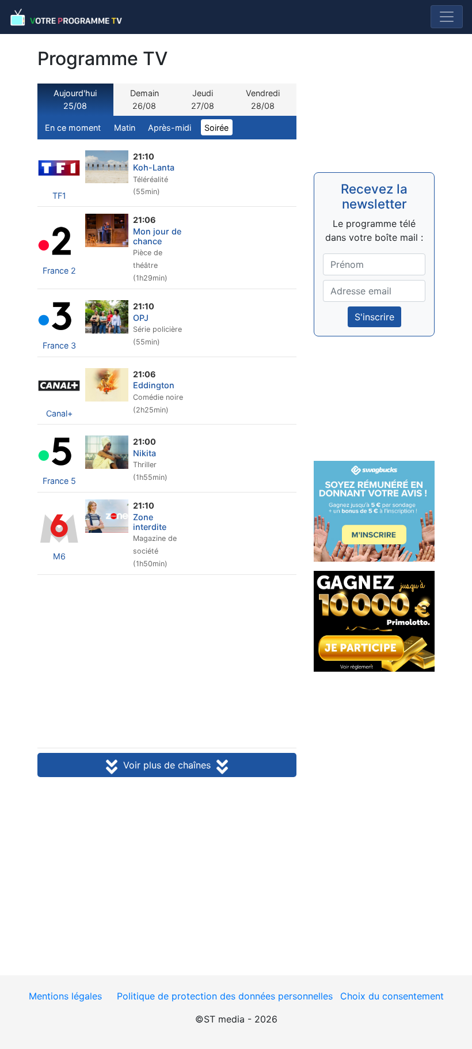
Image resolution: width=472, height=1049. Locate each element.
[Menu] (447, 16)
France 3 (59, 345)
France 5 (59, 481)
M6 (59, 556)
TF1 (59, 195)
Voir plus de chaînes (167, 765)
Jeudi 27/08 (202, 99)
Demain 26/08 (144, 99)
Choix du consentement (392, 996)
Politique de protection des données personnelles (225, 996)
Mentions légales (65, 996)
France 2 (59, 270)
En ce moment (73, 127)
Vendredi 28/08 (263, 99)
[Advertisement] (166, 662)
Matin (124, 127)
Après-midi (169, 127)
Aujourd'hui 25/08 (75, 99)
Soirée (216, 127)
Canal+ (59, 413)
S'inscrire (374, 317)
